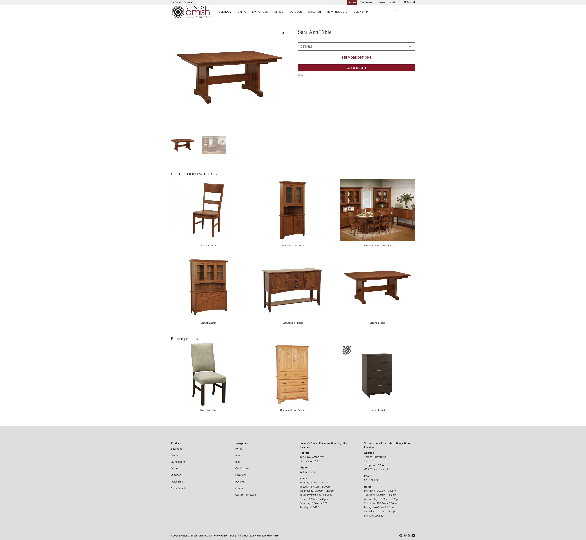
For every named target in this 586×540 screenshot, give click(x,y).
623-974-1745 (307, 471)
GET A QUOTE (357, 68)
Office (278, 12)
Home (238, 448)
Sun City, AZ (176, 2)
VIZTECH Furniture (267, 535)
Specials (352, 2)
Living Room (260, 12)
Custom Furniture (245, 494)
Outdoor (295, 12)
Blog (237, 461)
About (238, 455)
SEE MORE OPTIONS (356, 57)
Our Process (242, 468)
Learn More (392, 2)
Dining (242, 12)
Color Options (366, 2)
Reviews (381, 2)
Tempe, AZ (189, 2)
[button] (283, 33)
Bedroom (225, 12)
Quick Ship (361, 12)
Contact (239, 488)
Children (314, 12)
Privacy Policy (219, 535)
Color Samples (179, 488)
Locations (240, 475)
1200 (300, 75)
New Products (337, 12)
